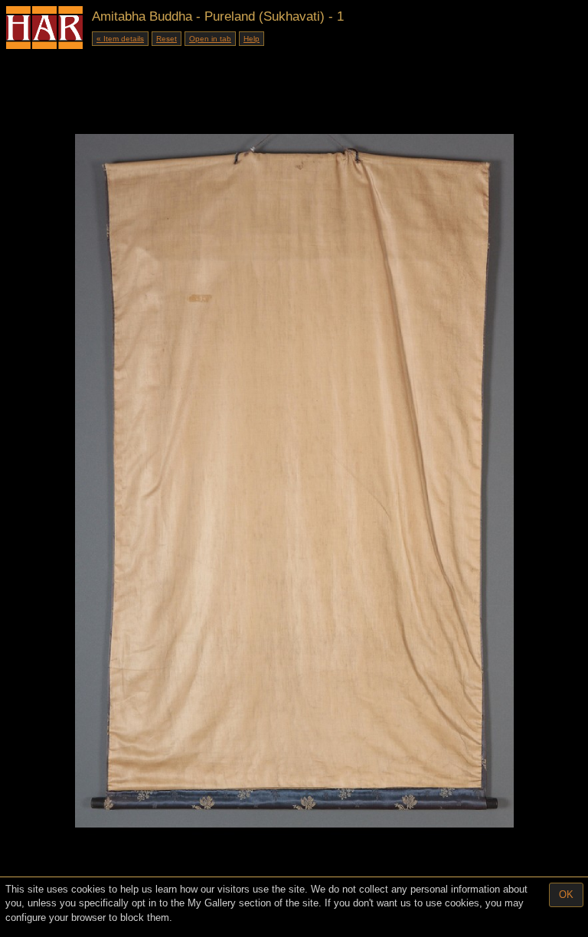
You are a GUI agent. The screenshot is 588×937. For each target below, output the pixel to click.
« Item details (120, 38)
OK (566, 894)
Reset (166, 38)
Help (251, 38)
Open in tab (210, 38)
